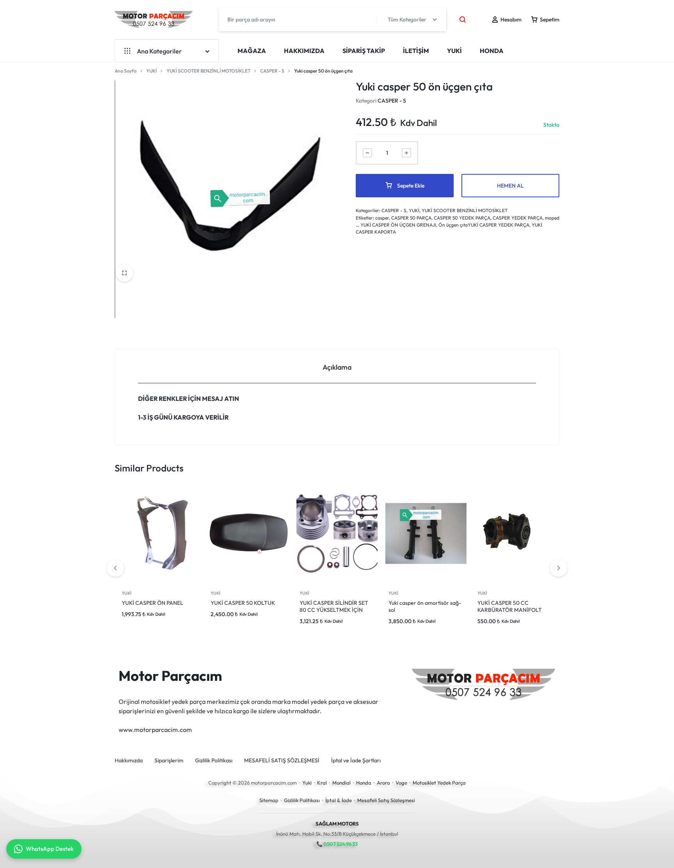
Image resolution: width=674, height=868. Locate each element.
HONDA (492, 51)
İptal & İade (338, 800)
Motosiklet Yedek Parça (439, 782)
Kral (322, 782)
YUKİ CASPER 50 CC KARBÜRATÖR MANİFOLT (509, 606)
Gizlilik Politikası (213, 760)
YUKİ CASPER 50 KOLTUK (243, 602)
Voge (401, 782)
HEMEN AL (510, 185)
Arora (383, 782)
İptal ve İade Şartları (356, 760)
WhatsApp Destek (50, 848)
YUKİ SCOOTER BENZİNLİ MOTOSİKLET (208, 71)
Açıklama (337, 367)
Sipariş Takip (363, 51)
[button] (558, 568)
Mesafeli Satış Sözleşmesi (386, 800)
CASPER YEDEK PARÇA (518, 218)
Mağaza (252, 51)
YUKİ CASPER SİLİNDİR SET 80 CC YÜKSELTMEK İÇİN (334, 606)
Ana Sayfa (126, 71)
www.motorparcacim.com (155, 729)
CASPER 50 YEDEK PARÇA (462, 218)
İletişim (416, 51)
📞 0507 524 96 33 (337, 844)
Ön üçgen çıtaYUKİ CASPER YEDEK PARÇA (483, 225)
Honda (363, 782)
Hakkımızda (304, 51)
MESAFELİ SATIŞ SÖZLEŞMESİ (281, 760)
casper (382, 218)
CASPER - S (272, 71)
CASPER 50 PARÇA (411, 218)
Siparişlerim (168, 760)
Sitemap (268, 800)
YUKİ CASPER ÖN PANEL (152, 602)
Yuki (307, 782)
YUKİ (454, 51)
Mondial (341, 782)
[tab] (337, 366)
